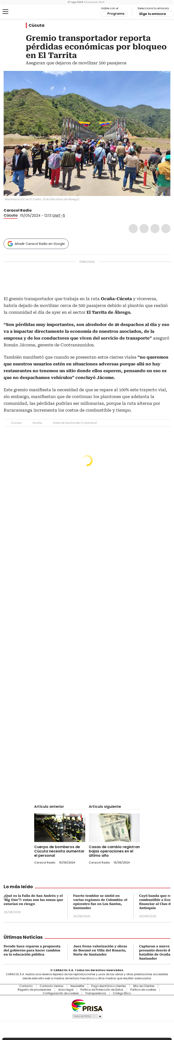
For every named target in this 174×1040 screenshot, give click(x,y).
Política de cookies (143, 990)
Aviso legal (65, 990)
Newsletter (77, 986)
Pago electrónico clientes (108, 986)
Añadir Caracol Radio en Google (40, 243)
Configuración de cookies (61, 993)
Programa (115, 13)
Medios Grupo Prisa (87, 1016)
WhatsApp (165, 228)
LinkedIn (155, 228)
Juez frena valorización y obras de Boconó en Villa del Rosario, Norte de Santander (100, 950)
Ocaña (37, 423)
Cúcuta (36, 25)
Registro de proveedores (34, 990)
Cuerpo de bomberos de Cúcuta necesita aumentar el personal (59, 851)
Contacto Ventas (51, 986)
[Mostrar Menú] (5, 11)
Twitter (144, 228)
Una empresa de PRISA (87, 1005)
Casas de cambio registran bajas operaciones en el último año (114, 851)
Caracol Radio (21, 12)
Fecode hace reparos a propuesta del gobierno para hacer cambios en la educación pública (32, 950)
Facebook (133, 228)
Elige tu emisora (152, 14)
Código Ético (122, 993)
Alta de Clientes (144, 986)
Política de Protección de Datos (101, 990)
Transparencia (95, 993)
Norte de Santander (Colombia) (75, 423)
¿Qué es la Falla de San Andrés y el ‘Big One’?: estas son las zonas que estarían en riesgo (33, 900)
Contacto (26, 986)
